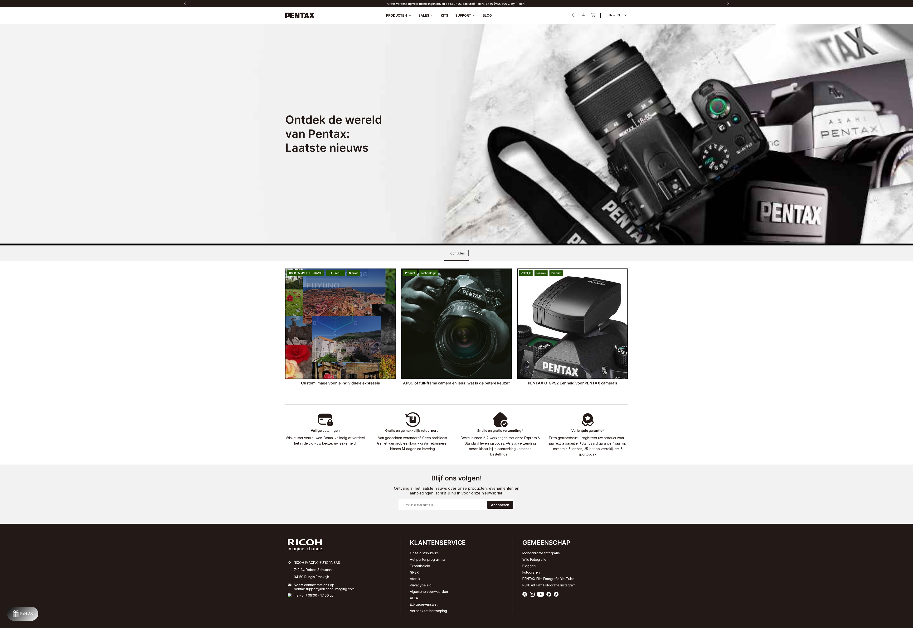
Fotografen (531, 572)
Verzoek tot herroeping (428, 611)
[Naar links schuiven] (185, 4)
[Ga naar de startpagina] (300, 15)
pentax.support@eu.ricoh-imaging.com (324, 589)
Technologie (428, 273)
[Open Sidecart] (593, 15)
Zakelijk (526, 273)
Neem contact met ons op (314, 585)
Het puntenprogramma (427, 559)
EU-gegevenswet (423, 604)
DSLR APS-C (335, 273)
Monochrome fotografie (541, 553)
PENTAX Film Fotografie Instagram (548, 585)
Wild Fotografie (534, 559)
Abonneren (500, 505)
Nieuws (353, 273)
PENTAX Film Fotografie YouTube (548, 579)
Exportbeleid (420, 566)
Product (410, 273)
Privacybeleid (421, 585)
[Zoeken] (574, 15)
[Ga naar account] (583, 15)
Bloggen (529, 566)
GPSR (414, 572)
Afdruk (415, 579)
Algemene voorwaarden (429, 592)
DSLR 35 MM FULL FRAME (305, 273)
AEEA (414, 598)
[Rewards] (22, 614)
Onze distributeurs (424, 553)
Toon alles (456, 253)
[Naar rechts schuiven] (728, 4)
